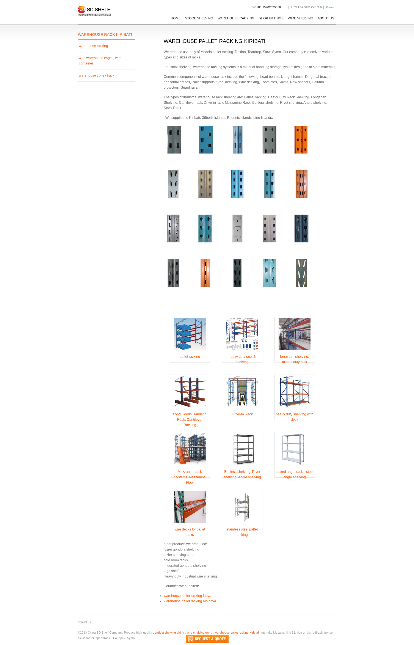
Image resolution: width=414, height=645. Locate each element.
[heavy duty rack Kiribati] (242, 351)
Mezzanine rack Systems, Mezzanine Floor (190, 477)
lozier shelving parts (179, 555)
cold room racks (176, 560)
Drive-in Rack (242, 414)
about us (326, 18)
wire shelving (300, 18)
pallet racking (190, 356)
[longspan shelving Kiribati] (294, 351)
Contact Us (84, 622)
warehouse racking (236, 18)
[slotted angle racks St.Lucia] (294, 466)
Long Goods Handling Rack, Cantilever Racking (190, 419)
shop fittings (271, 18)
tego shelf (171, 571)
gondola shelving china (168, 632)
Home (176, 18)
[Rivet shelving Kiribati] (242, 466)
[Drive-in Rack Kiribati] (242, 409)
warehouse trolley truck (96, 75)
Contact (330, 7)
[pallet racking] (190, 351)
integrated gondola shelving (185, 565)
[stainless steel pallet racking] (242, 524)
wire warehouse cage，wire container (100, 60)
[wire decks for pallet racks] (190, 524)
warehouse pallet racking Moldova (190, 601)
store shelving (199, 18)
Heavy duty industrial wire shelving (190, 576)
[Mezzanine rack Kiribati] (190, 466)
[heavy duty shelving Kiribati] (294, 409)
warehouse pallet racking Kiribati (237, 632)
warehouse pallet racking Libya (187, 596)
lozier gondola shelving (181, 549)
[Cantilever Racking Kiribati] (190, 409)
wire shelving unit (198, 632)
